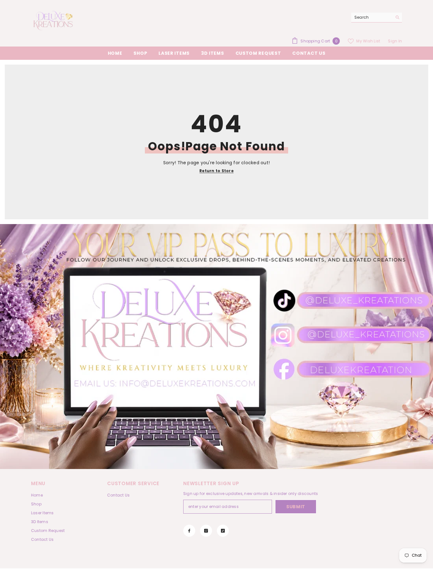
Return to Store (216, 171)
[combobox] (371, 17)
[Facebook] (189, 531)
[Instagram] (206, 531)
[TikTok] (223, 531)
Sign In (395, 41)
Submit (295, 506)
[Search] (376, 17)
